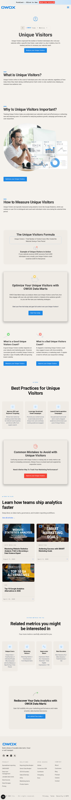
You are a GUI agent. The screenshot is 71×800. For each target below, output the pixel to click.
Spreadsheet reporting (8, 765)
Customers (58, 768)
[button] (68, 7)
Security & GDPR (62, 796)
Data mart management (6, 772)
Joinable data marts (8, 777)
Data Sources (6, 780)
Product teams (24, 784)
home (34, 28)
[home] (8, 8)
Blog (56, 771)
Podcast (57, 774)
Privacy (45, 796)
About (57, 765)
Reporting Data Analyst (26, 765)
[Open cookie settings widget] (3, 797)
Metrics (42, 28)
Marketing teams (25, 781)
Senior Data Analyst (25, 768)
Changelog (40, 775)
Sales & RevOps (24, 775)
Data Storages (6, 783)
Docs (38, 778)
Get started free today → (35, 716)
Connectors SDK (42, 768)
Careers (57, 778)
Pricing (4, 786)
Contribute (40, 771)
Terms (52, 796)
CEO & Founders (24, 771)
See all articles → (8, 518)
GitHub (39, 765)
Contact (57, 781)
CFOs (21, 778)
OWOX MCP (5, 768)
